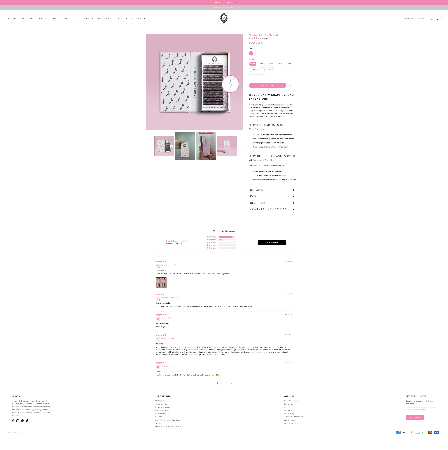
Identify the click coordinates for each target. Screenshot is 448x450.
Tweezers (56, 18)
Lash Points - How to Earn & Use (167, 420)
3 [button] (224, 383)
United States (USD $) (414, 19)
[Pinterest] (22, 420)
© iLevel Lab (14, 433)
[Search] (432, 18)
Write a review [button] (272, 242)
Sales (119, 18)
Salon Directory (290, 420)
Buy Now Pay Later (291, 423)
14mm (262, 69)
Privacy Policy (289, 414)
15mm (271, 69)
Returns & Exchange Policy (165, 407)
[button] (254, 38)
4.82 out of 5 (182, 241)
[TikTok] (27, 420)
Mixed (252, 64)
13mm (252, 69)
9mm (261, 64)
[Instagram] (17, 420)
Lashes (32, 18)
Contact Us (140, 18)
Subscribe (414, 417)
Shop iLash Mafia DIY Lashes (224, 7)
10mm (270, 64)
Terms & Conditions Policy (294, 417)
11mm (279, 64)
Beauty (128, 18)
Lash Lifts (69, 18)
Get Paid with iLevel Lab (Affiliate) (168, 426)
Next (242, 146)
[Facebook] (13, 420)
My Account (160, 401)
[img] (161, 261)
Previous (150, 146)
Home (7, 18)
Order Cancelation (162, 410)
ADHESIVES (44, 18)
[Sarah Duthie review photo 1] (161, 282)
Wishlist (158, 423)
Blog (285, 407)
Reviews (158, 417)
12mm (289, 64)
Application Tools (105, 18)
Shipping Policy (161, 404)
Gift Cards (288, 410)
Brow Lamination (85, 18)
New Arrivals (19, 18)
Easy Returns (160, 414)
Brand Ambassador (291, 401)
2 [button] (221, 383)
